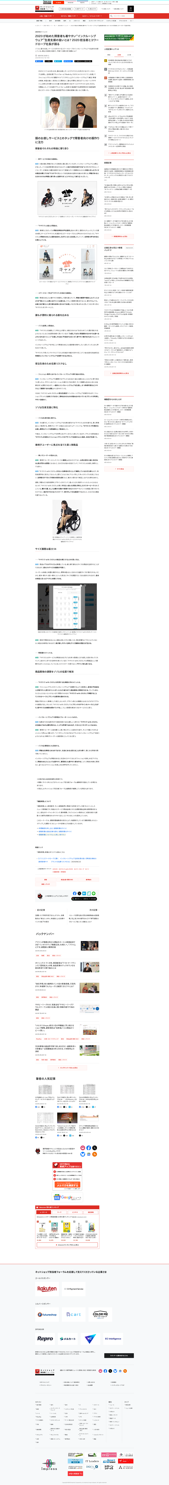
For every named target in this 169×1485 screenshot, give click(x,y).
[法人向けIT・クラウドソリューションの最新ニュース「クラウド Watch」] (75, 1462)
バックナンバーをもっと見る (68, 1068)
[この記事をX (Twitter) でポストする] (79, 893)
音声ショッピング (83, 1413)
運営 (95, 1424)
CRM (66, 1417)
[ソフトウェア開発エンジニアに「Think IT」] (92, 1455)
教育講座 (104, 3)
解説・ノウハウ (113, 1415)
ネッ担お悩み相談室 (65, 9)
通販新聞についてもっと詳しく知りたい (52, 834)
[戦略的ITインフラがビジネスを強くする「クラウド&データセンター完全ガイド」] (75, 1455)
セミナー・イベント (114, 1408)
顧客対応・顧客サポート (55, 1429)
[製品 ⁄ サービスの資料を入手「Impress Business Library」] (75, 1468)
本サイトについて (44, 1382)
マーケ (59, 1212)
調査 (95, 1439)
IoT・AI (103, 1)
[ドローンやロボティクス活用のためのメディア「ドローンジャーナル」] (109, 1468)
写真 (37, 1424)
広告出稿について (119, 9)
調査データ (113, 1418)
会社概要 (90, 1385)
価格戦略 (38, 1429)
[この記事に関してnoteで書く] (89, 893)
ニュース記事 (129, 1408)
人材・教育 (96, 1429)
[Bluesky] (115, 1371)
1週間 (119, 55)
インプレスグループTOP (117, 1385)
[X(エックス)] (94, 1148)
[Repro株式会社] (45, 1339)
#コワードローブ (79, 869)
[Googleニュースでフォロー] (120, 1371)
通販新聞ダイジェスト (63, 25)
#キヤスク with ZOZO (66, 869)
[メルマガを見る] (100, 1371)
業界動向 (67, 1439)
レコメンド (96, 1420)
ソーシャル (53, 1413)
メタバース (77, 21)
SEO (95, 1409)
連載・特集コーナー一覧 (49, 25)
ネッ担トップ (38, 25)
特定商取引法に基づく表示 (71, 1385)
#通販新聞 (56, 872)
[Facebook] (88, 1148)
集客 (84, 21)
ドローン (99, 3)
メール (38, 1413)
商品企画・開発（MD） (83, 1429)
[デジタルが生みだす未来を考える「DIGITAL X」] (92, 1468)
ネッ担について (106, 9)
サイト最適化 (39, 1420)
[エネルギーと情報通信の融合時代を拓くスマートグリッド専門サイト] (109, 1462)
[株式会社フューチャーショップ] (47, 1314)
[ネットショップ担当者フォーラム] (44, 1374)
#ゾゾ (87, 869)
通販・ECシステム (55, 1439)
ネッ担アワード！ (79, 9)
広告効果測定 (68, 1424)
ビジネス (75, 1212)
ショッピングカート (98, 1434)
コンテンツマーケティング (96, 21)
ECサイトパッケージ (84, 1434)
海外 (50, 21)
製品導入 (82, 2)
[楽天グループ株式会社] (47, 1289)
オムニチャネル (55, 1434)
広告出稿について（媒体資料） (72, 1382)
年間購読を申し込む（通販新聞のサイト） (53, 828)
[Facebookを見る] (105, 1371)
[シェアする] (74, 893)
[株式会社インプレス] (49, 1464)
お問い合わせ (91, 1382)
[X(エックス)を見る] (110, 1371)
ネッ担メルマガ (92, 9)
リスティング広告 (111, 21)
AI (70, 21)
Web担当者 (70, 2)
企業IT (93, 1)
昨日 (109, 55)
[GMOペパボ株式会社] (100, 1314)
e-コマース (43, 1212)
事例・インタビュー (114, 1421)
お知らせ (112, 1411)
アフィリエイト (123, 21)
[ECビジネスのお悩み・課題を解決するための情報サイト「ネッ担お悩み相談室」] (75, 1474)
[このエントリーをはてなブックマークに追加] (84, 893)
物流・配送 (68, 1429)
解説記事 (128, 1405)
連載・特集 (39, 21)
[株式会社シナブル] (113, 1339)
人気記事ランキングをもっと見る (120, 153)
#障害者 (63, 872)
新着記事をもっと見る (120, 236)
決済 (37, 1439)
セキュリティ (39, 1434)
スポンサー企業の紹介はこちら (119, 1355)
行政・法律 (82, 1439)
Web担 (69, 1153)
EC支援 (109, 3)
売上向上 (38, 1417)
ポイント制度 (82, 1420)
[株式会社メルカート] (68, 1339)
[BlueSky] (82, 1154)
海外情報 (57, 21)
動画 (52, 1424)
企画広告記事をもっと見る (120, 373)
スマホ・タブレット (55, 1420)
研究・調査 (115, 1)
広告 (66, 1413)
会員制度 (53, 1417)
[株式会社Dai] (74, 1314)
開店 (66, 1434)
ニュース (112, 1405)
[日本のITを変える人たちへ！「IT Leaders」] (92, 1462)
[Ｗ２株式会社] (90, 1339)
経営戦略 (91, 1212)
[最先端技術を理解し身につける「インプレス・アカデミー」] (125, 1468)
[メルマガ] (82, 1148)
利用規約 (113, 1382)
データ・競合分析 (69, 1420)
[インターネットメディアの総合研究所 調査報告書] (125, 1455)
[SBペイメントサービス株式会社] (74, 1289)
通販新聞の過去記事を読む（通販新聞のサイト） (55, 831)
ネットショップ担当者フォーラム (44, 9)
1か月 (129, 55)
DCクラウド (109, 1)
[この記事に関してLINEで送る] (93, 893)
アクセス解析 (97, 1417)
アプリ (95, 1413)
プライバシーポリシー (46, 1385)
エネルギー (94, 3)
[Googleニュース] (88, 1154)
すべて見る (120, 469)
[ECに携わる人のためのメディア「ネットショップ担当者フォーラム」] (125, 1462)
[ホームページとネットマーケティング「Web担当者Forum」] (109, 1455)
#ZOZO (55, 869)
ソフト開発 (98, 1)
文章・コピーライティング (83, 1424)
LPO (80, 1417)
